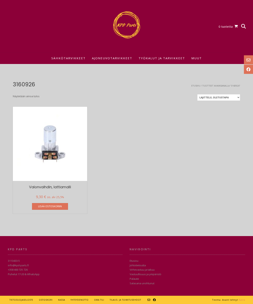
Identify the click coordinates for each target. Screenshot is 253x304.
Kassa (61, 299)
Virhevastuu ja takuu (142, 269)
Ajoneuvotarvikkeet (112, 58)
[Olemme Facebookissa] (154, 300)
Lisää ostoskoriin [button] (50, 206)
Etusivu (195, 85)
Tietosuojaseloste (21, 299)
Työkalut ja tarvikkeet (162, 58)
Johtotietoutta (138, 265)
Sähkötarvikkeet (68, 58)
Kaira (242, 299)
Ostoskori (46, 299)
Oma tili (99, 299)
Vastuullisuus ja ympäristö (145, 274)
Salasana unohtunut (142, 283)
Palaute (134, 278)
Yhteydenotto (80, 299)
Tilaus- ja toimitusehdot (125, 299)
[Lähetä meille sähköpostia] (149, 300)
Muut (196, 58)
